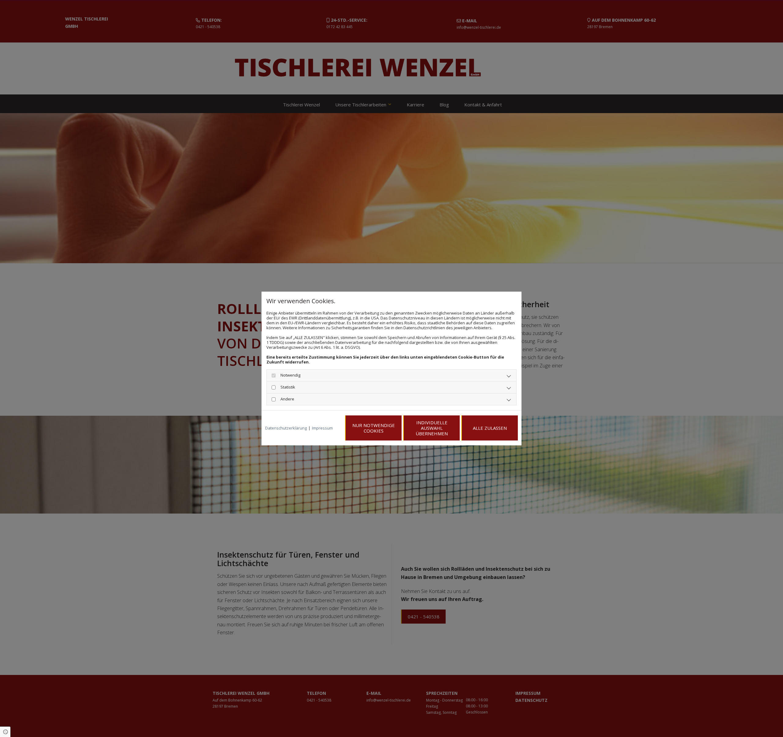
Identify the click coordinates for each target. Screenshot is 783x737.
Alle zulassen (490, 428)
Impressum (322, 428)
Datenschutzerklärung (286, 428)
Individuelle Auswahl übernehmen (432, 428)
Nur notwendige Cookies (373, 428)
